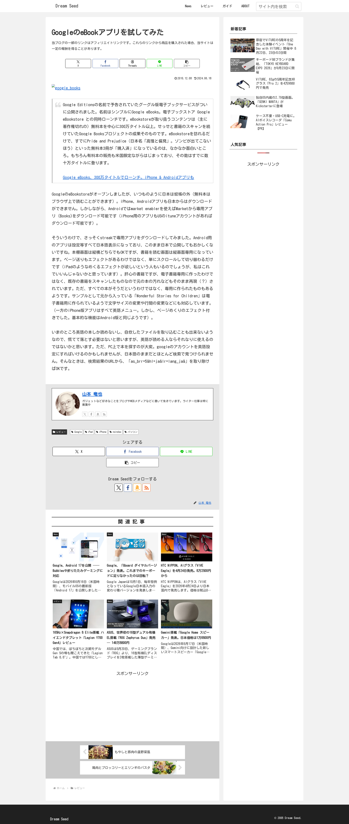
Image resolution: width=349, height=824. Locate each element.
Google (78, 432)
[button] (297, 6)
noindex (117, 432)
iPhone (102, 432)
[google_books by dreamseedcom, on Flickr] (66, 87)
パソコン (132, 432)
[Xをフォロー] (84, 414)
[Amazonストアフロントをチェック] (97, 414)
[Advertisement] (132, 705)
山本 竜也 (92, 394)
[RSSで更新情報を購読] (104, 414)
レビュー (61, 432)
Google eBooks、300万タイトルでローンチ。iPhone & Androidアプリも (128, 177)
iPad (90, 432)
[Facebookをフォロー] (91, 414)
